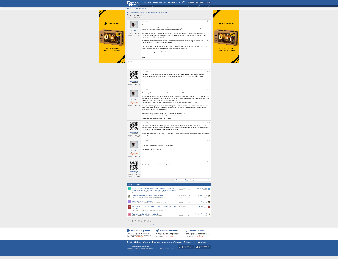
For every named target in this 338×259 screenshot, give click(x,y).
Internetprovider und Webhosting (154, 215)
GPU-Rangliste (197, 6)
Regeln (144, 8)
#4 (209, 122)
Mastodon (189, 242)
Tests (149, 2)
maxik (133, 197)
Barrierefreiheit (171, 248)
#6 (209, 162)
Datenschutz (130, 250)
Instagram (178, 242)
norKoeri (205, 189)
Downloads (162, 2)
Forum (181, 2)
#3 (209, 90)
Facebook (157, 242)
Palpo (133, 210)
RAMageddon (153, 6)
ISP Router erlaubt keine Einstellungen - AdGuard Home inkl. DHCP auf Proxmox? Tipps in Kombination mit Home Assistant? (154, 189)
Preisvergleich (172, 2)
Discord (138, 242)
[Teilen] (207, 21)
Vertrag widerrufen (151, 248)
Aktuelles (129, 8)
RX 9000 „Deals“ (174, 6)
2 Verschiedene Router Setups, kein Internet (147, 196)
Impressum (130, 248)
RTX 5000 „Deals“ (163, 6)
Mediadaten (142, 248)
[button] (133, 8)
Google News (167, 242)
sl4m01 (134, 202)
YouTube (203, 242)
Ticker (144, 2)
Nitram (130, 18)
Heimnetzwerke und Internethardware (157, 192)
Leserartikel (137, 8)
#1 (209, 21)
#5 (209, 141)
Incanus (205, 202)
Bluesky (147, 242)
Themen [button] (155, 2)
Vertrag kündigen (161, 248)
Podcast (145, 6)
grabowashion (135, 192)
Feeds (130, 242)
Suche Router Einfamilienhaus (142, 201)
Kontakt (136, 248)
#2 (209, 72)
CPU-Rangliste (207, 6)
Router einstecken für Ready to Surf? (145, 214)
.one (206, 215)
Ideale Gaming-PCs (186, 6)
